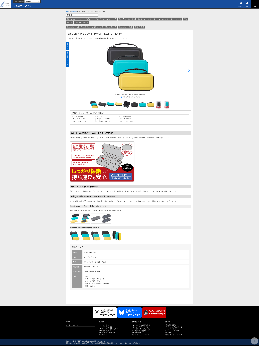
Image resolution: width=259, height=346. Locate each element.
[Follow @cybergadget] (105, 312)
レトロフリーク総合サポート (141, 325)
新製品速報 (103, 335)
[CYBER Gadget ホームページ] (5, 4)
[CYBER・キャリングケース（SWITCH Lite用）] (117, 236)
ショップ (240, 6)
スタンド (178, 19)
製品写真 (67, 46)
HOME (68, 11)
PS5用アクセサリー (106, 331)
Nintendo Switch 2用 (73, 27)
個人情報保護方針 (171, 325)
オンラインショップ (72, 325)
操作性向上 (141, 19)
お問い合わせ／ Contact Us (141, 335)
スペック (67, 63)
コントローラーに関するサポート (143, 329)
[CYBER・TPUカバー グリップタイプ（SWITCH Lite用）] (96, 218)
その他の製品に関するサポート (142, 331)
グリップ (98, 19)
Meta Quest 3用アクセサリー (109, 333)
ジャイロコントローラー (166, 19)
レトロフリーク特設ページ (108, 327)
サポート (30, 6)
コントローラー (152, 19)
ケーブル (69, 22)
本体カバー (80, 19)
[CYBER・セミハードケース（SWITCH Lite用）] (75, 236)
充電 (185, 19)
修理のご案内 (137, 333)
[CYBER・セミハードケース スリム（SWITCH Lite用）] (85, 236)
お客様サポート (136, 322)
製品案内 (19, 6)
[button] (188, 70)
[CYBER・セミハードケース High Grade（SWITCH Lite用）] (96, 236)
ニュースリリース (171, 329)
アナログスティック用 (109, 19)
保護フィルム (71, 19)
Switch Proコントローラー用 (127, 19)
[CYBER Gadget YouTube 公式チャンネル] (154, 312)
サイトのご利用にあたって (174, 327)
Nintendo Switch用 (110, 27)
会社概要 (167, 322)
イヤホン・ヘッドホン (81, 22)
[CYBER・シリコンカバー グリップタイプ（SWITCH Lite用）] (75, 218)
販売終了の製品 (139, 27)
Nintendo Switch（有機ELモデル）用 (92, 27)
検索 (247, 6)
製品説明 (67, 54)
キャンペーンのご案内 (172, 331)
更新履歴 (168, 333)
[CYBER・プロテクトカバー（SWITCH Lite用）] (106, 218)
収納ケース (89, 19)
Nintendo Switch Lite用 (125, 27)
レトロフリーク (105, 325)
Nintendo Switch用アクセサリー (109, 329)
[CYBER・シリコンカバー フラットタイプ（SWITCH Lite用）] (85, 218)
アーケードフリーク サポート (142, 327)
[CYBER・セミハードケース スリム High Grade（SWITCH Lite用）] (106, 236)
